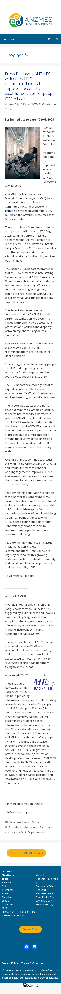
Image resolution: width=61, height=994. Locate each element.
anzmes (10, 832)
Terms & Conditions (33, 963)
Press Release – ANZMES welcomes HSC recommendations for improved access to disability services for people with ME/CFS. (30, 86)
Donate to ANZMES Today (26, 853)
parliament (38, 832)
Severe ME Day (44, 904)
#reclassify (31, 827)
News (35, 822)
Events (26, 822)
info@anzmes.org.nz (13, 915)
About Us (41, 875)
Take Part (41, 897)
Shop (52, 897)
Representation (45, 893)
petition (10, 211)
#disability (16, 827)
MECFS (25, 832)
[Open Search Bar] (57, 39)
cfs (18, 832)
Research (41, 889)
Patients (40, 878)
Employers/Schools (46, 886)
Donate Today (30, 929)
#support (46, 827)
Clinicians (15, 822)
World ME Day (44, 900)
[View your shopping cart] (49, 39)
